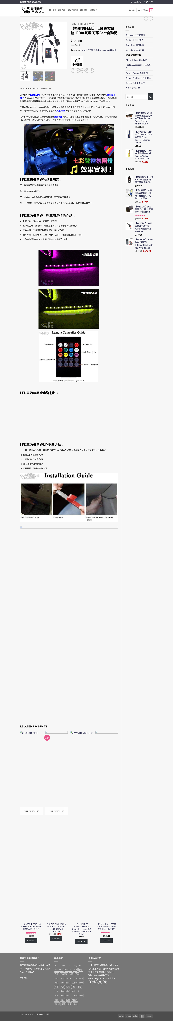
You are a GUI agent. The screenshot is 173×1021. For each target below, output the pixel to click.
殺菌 (81, 978)
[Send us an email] (149, 2)
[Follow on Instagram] (147, 2)
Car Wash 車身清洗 (134, 39)
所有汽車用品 (73, 10)
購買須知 (83, 10)
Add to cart (81, 941)
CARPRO (63, 965)
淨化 (56, 987)
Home (73, 24)
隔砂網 (57, 1004)
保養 (80, 970)
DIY (70, 965)
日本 (75, 978)
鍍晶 (75, 995)
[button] (136, 2)
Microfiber (59, 970)
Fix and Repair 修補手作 (137, 73)
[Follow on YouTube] (151, 2)
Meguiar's (77, 965)
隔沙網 (74, 1000)
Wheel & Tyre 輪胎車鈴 (136, 59)
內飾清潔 (64, 974)
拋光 (56, 978)
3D (56, 965)
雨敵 (64, 1004)
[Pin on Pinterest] (87, 70)
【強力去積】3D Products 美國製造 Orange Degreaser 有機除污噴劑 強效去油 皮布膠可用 (81, 929)
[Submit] (150, 96)
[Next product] (146, 18)
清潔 (62, 987)
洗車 (68, 982)
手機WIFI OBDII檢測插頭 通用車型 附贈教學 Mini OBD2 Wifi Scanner (56, 927)
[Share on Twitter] (78, 70)
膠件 (73, 991)
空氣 (62, 991)
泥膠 (62, 982)
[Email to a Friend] (82, 70)
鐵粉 (56, 1000)
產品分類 (61, 10)
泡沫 (56, 982)
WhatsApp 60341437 (98, 975)
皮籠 (79, 987)
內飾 (56, 974)
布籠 (71, 974)
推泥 (62, 978)
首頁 (54, 10)
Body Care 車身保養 (135, 44)
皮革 (56, 991)
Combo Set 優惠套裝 (135, 82)
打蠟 (77, 974)
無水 (68, 987)
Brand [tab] (36, 88)
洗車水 (74, 982)
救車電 (68, 978)
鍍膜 (81, 995)
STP (75, 970)
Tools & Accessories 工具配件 (138, 66)
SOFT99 (68, 970)
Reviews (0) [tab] (46, 88)
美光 (68, 991)
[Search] (50, 10)
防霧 (68, 1000)
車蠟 (56, 995)
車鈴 (62, 995)
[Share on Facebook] (73, 70)
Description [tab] (25, 88)
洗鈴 (81, 982)
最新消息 (93, 10)
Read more (31, 941)
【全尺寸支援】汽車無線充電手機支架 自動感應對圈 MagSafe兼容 (106, 926)
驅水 (75, 1004)
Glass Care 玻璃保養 (135, 49)
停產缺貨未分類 (133, 87)
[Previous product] (151, 18)
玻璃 (73, 987)
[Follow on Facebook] (144, 2)
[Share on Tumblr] (92, 70)
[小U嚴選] (77, 62)
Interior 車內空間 (133, 54)
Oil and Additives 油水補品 (138, 77)
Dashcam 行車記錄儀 (135, 35)
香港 (69, 1004)
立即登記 (24, 977)
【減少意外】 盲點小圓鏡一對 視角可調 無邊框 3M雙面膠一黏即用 (31, 926)
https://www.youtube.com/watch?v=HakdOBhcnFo (40, 398)
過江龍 (68, 995)
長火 (62, 1000)
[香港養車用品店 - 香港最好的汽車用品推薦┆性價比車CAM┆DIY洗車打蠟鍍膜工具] (32, 10)
